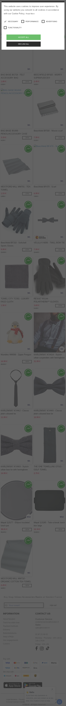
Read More (30, 14)
